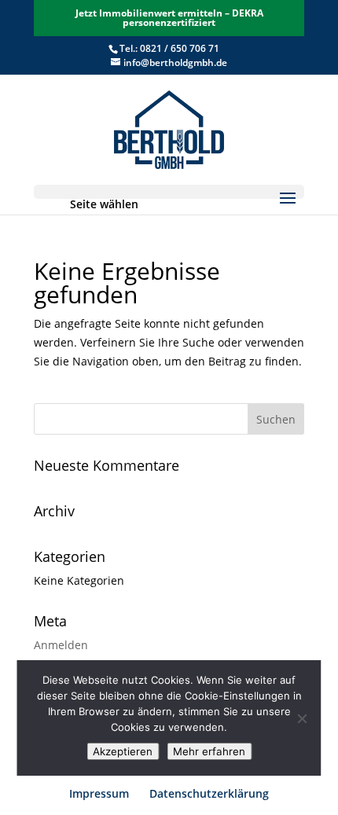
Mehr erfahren (209, 751)
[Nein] (302, 718)
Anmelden (61, 644)
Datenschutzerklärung (209, 793)
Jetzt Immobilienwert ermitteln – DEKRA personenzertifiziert (169, 17)
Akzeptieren (122, 751)
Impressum (99, 793)
